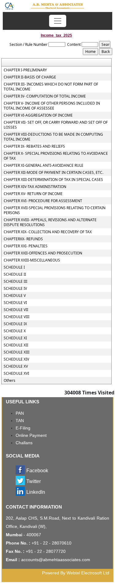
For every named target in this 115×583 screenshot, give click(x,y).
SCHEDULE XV (16, 366)
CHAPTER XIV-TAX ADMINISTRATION (35, 186)
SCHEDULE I (14, 267)
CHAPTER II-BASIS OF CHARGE (30, 77)
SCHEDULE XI (15, 338)
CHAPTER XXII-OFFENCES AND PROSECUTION (43, 253)
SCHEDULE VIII (16, 316)
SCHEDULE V (15, 295)
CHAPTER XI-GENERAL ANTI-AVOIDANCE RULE (43, 165)
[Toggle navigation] (57, 21)
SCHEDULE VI (15, 302)
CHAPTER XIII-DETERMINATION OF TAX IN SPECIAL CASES (53, 179)
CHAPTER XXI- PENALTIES (26, 246)
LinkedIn (35, 492)
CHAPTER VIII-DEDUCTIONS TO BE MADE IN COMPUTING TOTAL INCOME (53, 137)
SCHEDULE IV (15, 288)
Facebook (37, 470)
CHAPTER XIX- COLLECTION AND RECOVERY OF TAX (48, 232)
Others (9, 380)
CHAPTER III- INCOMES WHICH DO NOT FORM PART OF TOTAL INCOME (51, 87)
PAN (20, 413)
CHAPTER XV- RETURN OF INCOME (33, 193)
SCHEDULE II (15, 274)
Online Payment (31, 435)
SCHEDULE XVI (16, 373)
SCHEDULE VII (16, 309)
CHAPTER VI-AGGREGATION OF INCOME (38, 115)
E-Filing (23, 427)
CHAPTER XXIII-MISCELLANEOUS (32, 260)
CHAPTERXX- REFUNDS (23, 239)
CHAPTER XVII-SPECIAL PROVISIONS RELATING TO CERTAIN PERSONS (54, 210)
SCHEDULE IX (15, 323)
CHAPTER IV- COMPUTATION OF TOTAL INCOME (45, 96)
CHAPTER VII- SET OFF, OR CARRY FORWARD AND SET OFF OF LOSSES (56, 125)
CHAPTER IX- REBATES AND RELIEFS (34, 146)
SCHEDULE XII (16, 345)
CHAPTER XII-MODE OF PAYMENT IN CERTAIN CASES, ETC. (53, 172)
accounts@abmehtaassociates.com (55, 559)
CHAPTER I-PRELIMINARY (25, 70)
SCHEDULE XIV (16, 359)
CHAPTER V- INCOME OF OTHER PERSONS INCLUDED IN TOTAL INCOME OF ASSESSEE (52, 106)
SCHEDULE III (15, 281)
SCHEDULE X (15, 331)
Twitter (33, 481)
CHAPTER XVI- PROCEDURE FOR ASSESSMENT (43, 200)
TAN (20, 420)
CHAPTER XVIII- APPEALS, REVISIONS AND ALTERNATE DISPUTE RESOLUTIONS (50, 222)
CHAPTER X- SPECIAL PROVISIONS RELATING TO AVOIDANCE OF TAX (56, 156)
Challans (24, 442)
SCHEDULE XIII (16, 352)
